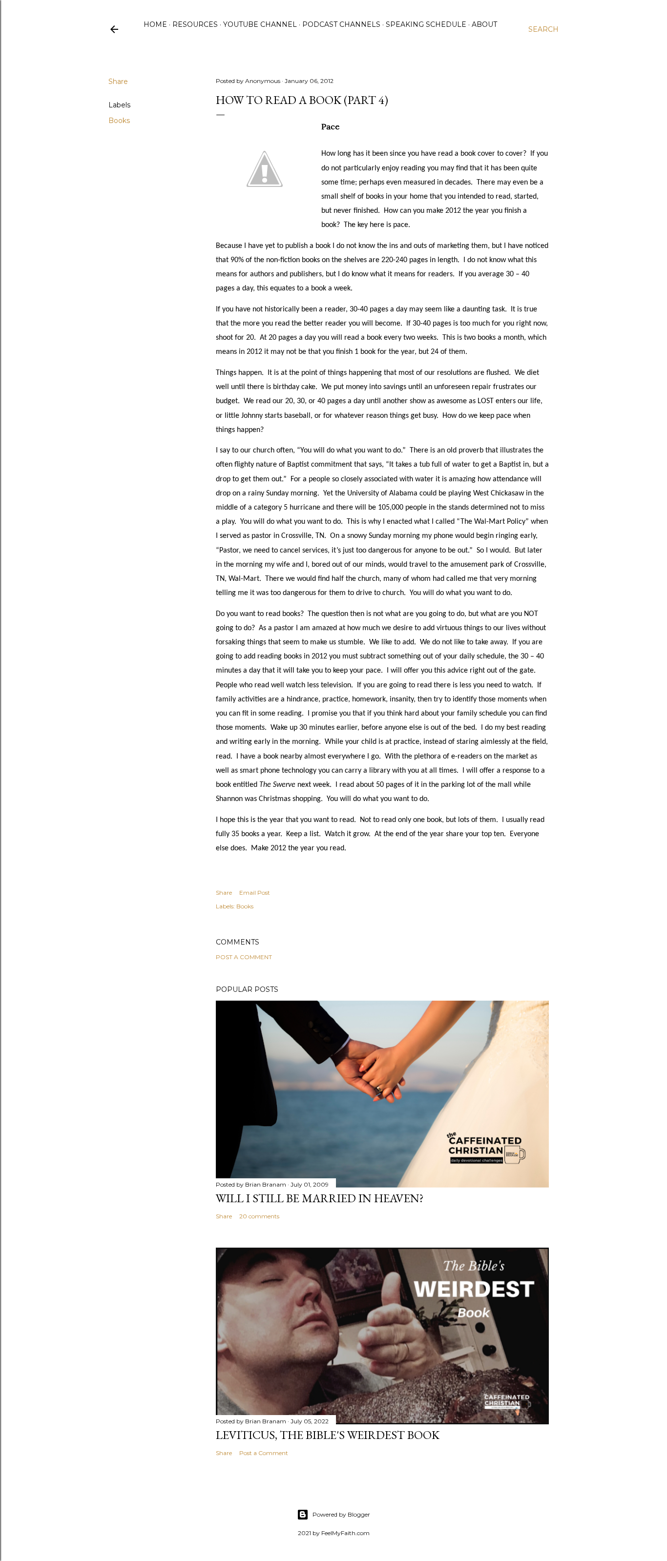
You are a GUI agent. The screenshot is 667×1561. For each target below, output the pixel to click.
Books (119, 120)
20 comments (259, 1216)
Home (155, 24)
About (484, 24)
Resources (195, 24)
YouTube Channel (260, 24)
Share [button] (118, 81)
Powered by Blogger (341, 1514)
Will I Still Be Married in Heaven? (320, 1198)
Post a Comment (244, 957)
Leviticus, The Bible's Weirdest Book (327, 1434)
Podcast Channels (341, 24)
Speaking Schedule (426, 24)
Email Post (254, 892)
